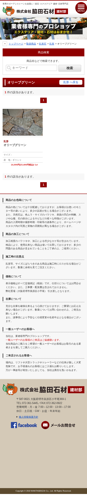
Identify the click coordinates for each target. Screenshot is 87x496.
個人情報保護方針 (28, 417)
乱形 (51, 44)
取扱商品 (31, 44)
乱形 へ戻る (70, 82)
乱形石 (42, 44)
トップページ (16, 44)
